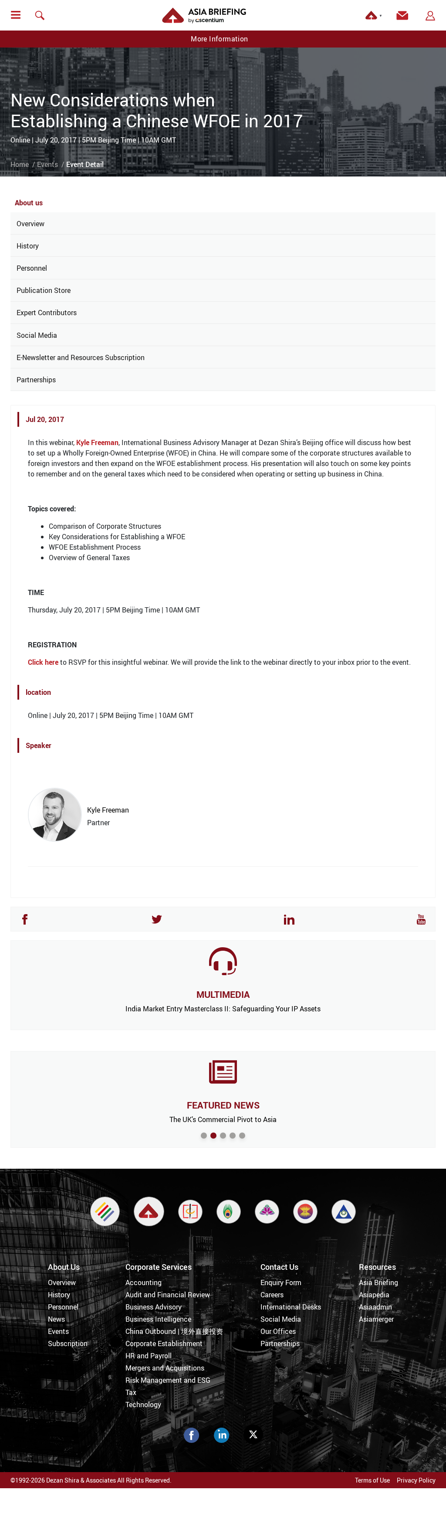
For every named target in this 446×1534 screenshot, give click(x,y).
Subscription (68, 1343)
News (56, 1319)
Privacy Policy (416, 1480)
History (28, 246)
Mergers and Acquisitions (164, 1368)
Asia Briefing (378, 1282)
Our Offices (278, 1331)
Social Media (37, 335)
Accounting (143, 1282)
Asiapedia (374, 1294)
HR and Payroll (148, 1356)
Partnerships (36, 379)
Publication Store (44, 290)
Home (19, 164)
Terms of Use (372, 1480)
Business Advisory (153, 1307)
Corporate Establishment (164, 1343)
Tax (130, 1392)
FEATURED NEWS (223, 1105)
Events (47, 164)
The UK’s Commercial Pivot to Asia (223, 1119)
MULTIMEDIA (223, 994)
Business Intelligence (158, 1319)
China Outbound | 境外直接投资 (174, 1331)
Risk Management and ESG (167, 1380)
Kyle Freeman (97, 442)
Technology (143, 1404)
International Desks (290, 1307)
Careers (272, 1294)
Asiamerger (376, 1319)
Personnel (32, 268)
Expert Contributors (47, 312)
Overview (30, 223)
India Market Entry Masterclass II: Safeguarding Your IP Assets (223, 1009)
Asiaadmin (375, 1307)
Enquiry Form (280, 1282)
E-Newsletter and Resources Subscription (81, 357)
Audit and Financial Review (167, 1294)
